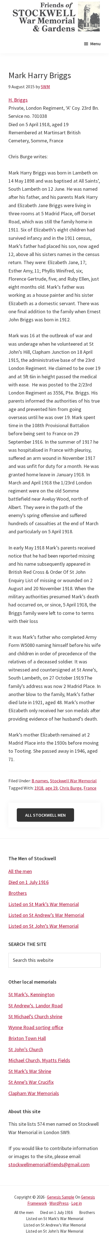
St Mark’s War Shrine (29, 1071)
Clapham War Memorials (33, 1093)
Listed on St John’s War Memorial (43, 926)
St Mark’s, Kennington (31, 994)
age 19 (51, 788)
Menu (95, 43)
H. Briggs (18, 100)
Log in (76, 1203)
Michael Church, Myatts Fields (39, 1060)
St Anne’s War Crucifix (31, 1082)
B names (40, 780)
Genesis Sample (60, 1197)
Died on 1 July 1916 (28, 882)
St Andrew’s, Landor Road (35, 1005)
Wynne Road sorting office (35, 1027)
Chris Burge (71, 788)
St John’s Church (25, 1049)
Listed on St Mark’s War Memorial (43, 904)
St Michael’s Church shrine (35, 1016)
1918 (38, 788)
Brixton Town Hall (27, 1038)
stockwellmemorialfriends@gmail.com (49, 1164)
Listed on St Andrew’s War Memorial (46, 915)
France (90, 788)
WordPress (59, 1203)
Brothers (17, 893)
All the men (20, 871)
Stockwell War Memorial (73, 780)
